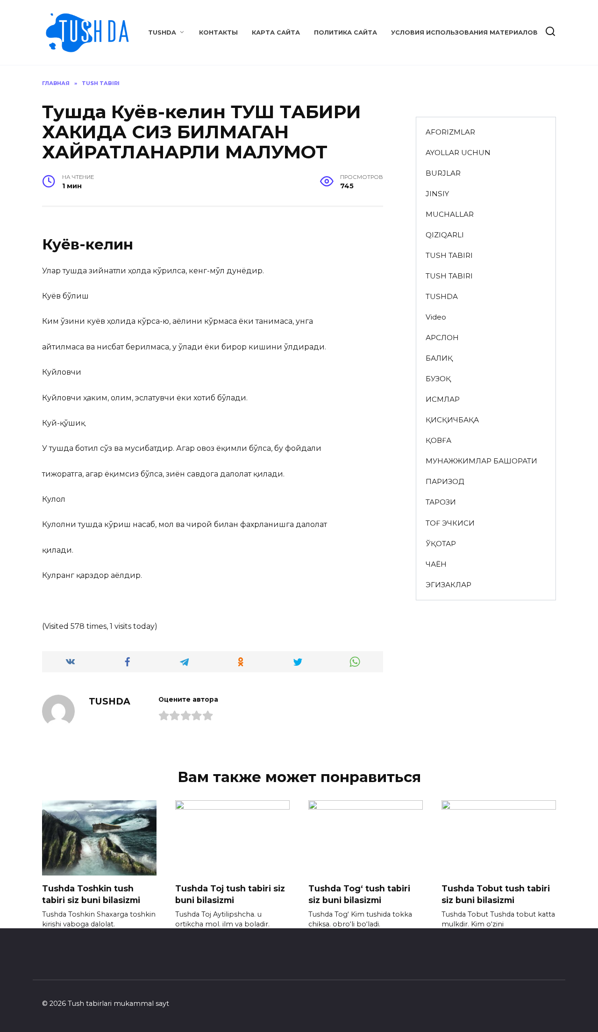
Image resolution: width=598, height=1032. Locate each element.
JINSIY (437, 193)
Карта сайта (276, 32)
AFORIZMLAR (450, 132)
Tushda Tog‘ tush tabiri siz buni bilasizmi (359, 894)
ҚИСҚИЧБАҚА (452, 419)
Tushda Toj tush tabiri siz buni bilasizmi (230, 894)
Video (436, 317)
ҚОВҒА (438, 440)
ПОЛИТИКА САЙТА (345, 32)
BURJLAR (443, 173)
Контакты (218, 32)
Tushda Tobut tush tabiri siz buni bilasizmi (495, 894)
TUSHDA (162, 32)
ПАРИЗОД (445, 481)
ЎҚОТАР (441, 543)
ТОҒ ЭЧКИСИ (450, 523)
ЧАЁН (436, 564)
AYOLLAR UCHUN (458, 152)
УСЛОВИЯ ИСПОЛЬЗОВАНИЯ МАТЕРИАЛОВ (464, 32)
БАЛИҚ (439, 358)
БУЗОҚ (438, 378)
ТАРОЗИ (441, 502)
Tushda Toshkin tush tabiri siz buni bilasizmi (91, 894)
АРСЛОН (442, 337)
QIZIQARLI (445, 234)
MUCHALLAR (450, 214)
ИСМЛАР (443, 399)
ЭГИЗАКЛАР (448, 584)
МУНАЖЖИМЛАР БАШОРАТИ (481, 460)
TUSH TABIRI (449, 255)
